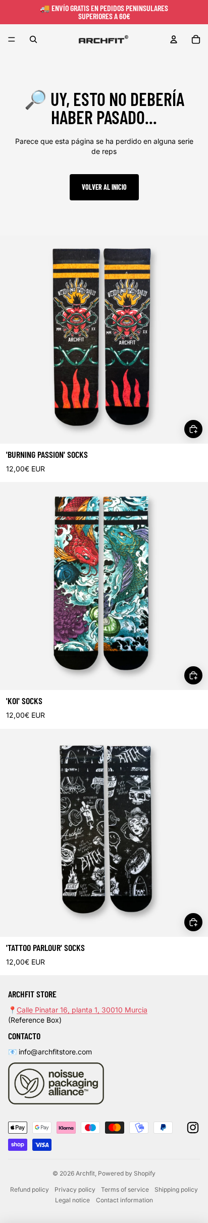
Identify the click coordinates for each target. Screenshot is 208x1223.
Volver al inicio (104, 187)
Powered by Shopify (126, 1173)
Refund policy (29, 1189)
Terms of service (125, 1189)
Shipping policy (176, 1189)
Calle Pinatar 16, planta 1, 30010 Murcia (82, 1009)
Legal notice (72, 1200)
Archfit (85, 1173)
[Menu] (11, 39)
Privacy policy (75, 1189)
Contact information (124, 1200)
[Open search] (33, 39)
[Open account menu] (174, 39)
